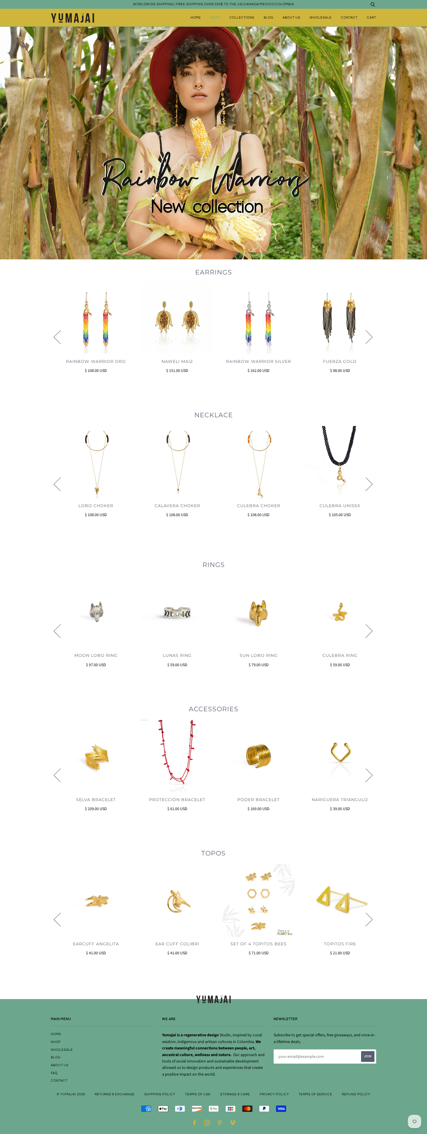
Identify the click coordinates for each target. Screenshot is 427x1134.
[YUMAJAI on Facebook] (194, 1124)
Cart (371, 17)
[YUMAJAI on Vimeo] (233, 1124)
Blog (268, 17)
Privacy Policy (274, 1094)
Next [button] (365, 337)
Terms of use (198, 1094)
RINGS (213, 565)
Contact (349, 17)
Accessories (213, 709)
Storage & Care (235, 1094)
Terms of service (315, 1094)
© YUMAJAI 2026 (71, 1094)
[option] (91, 336)
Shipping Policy (159, 1094)
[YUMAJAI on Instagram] (207, 1124)
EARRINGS (213, 272)
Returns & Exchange (115, 1094)
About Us (291, 17)
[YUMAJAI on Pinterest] (220, 1124)
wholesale (321, 17)
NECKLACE (213, 415)
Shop (215, 17)
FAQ (54, 1073)
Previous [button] (61, 337)
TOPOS (213, 853)
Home (196, 17)
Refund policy (356, 1094)
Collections (241, 17)
